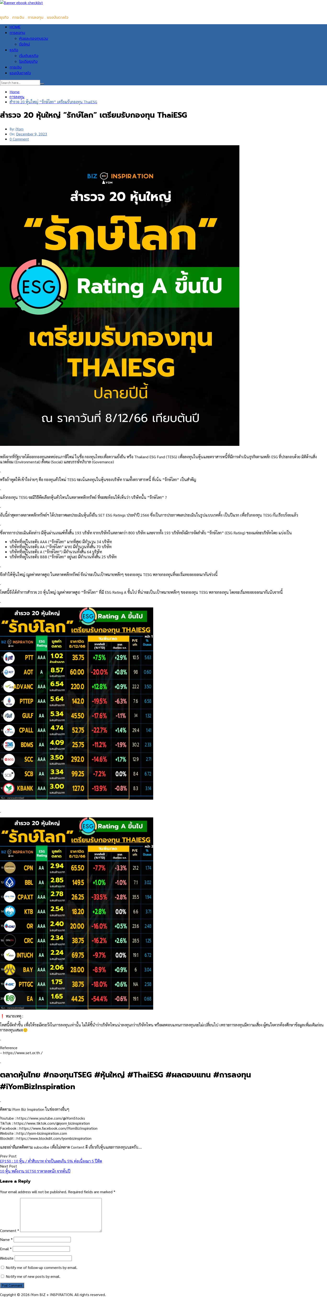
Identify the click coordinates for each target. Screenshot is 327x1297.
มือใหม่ (24, 44)
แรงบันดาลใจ (20, 73)
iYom (19, 128)
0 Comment (19, 138)
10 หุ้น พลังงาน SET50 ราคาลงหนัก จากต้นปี (35, 1171)
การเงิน (16, 67)
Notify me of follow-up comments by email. (41, 1267)
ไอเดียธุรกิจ (28, 61)
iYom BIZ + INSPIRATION (21, 8)
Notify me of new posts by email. (33, 1276)
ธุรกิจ (14, 50)
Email (6, 1248)
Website (7, 1258)
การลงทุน (17, 33)
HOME (15, 27)
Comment (9, 1230)
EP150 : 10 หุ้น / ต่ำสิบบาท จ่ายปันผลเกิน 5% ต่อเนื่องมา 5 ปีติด (51, 1160)
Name (6, 1239)
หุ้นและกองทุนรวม (33, 38)
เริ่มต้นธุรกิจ (28, 56)
